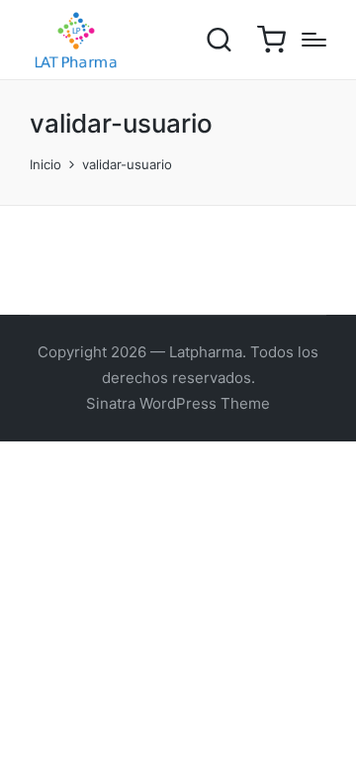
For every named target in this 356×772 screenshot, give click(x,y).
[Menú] (314, 40)
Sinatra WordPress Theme (178, 403)
